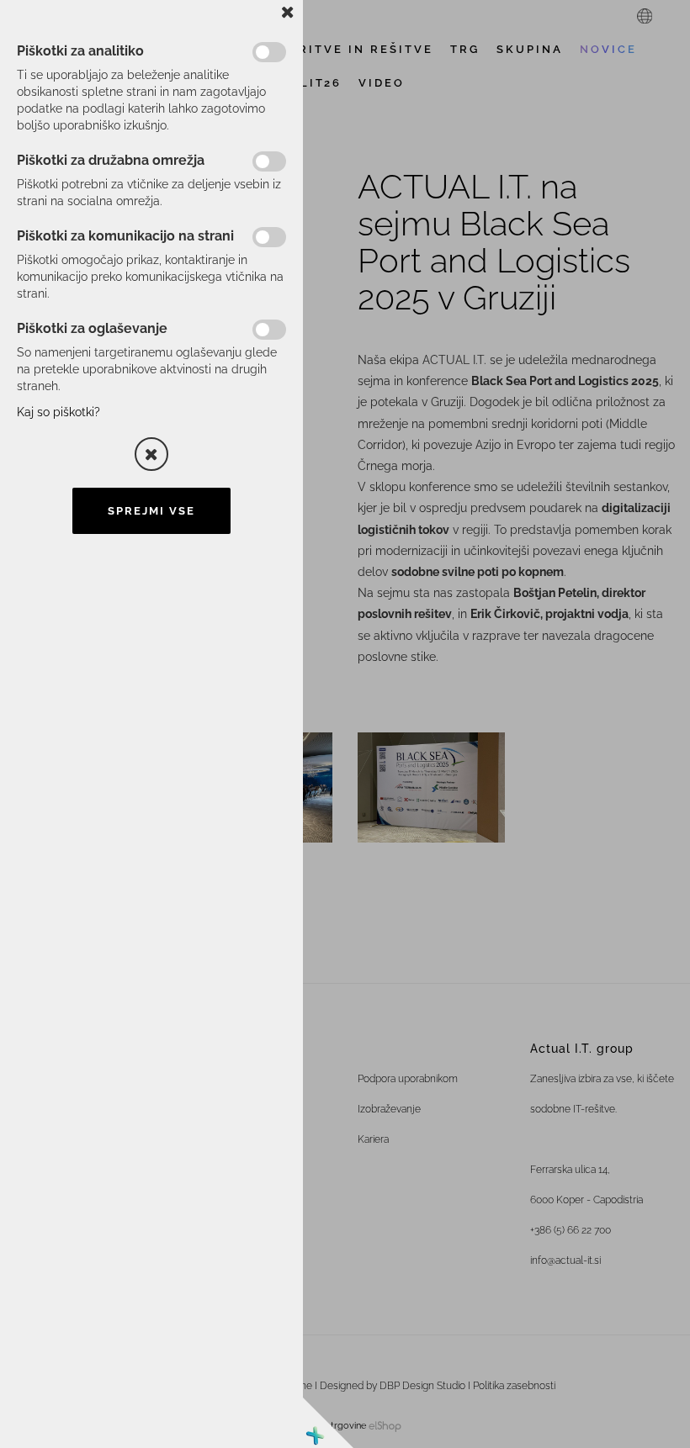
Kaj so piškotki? (58, 412)
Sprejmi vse (151, 511)
